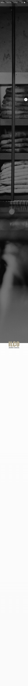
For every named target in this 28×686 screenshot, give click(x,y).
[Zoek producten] (26, 99)
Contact (15, 2)
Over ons (8, 2)
